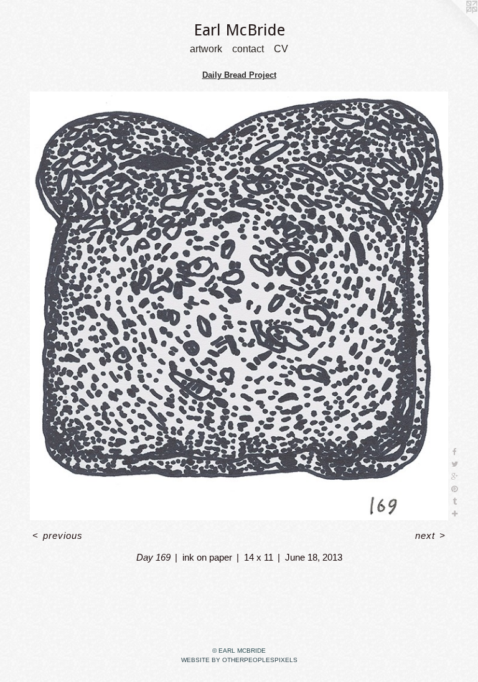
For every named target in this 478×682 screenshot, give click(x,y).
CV (281, 49)
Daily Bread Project (239, 75)
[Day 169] (239, 305)
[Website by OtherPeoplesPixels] (453, 25)
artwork (206, 49)
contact (248, 49)
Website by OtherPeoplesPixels (239, 659)
